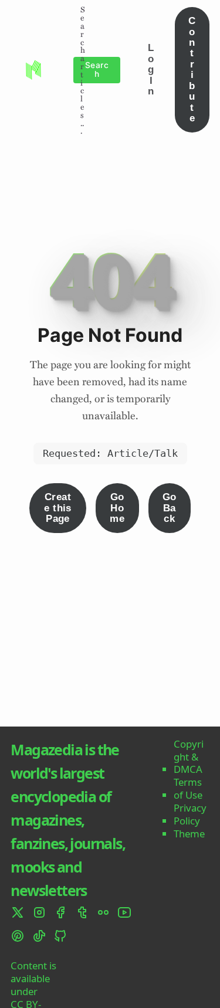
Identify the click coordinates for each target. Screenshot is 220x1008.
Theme (189, 833)
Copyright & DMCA (189, 757)
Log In (151, 69)
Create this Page (58, 507)
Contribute (191, 69)
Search (97, 69)
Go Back (170, 507)
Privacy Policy (190, 814)
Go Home (117, 507)
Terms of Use (188, 789)
